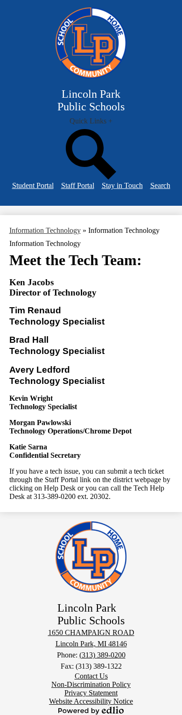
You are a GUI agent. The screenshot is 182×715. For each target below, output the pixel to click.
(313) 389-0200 (102, 655)
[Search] (91, 177)
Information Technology (45, 230)
